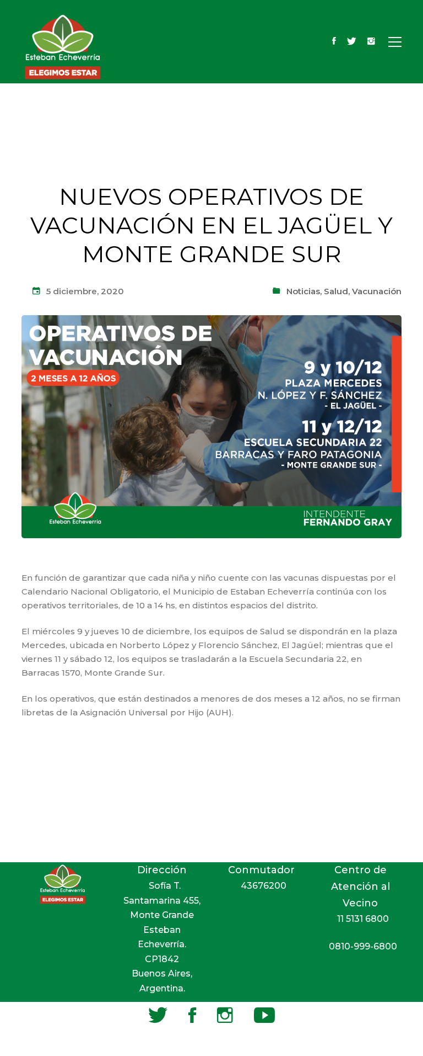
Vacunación (377, 291)
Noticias (303, 291)
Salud (336, 291)
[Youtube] (264, 1015)
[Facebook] (334, 42)
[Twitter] (352, 42)
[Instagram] (371, 42)
